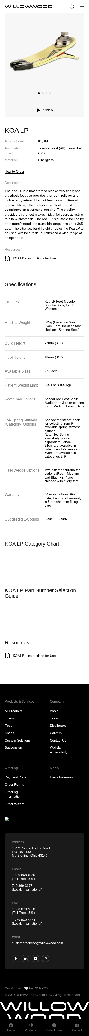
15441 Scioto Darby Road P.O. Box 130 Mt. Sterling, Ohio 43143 (31, 851)
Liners (9, 718)
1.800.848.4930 (23, 875)
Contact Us (58, 740)
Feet (8, 725)
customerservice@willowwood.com (37, 943)
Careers (56, 733)
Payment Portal (16, 777)
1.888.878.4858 (23, 909)
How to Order (14, 171)
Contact (77, 1030)
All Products (13, 711)
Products (30, 1030)
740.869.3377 (22, 886)
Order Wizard (14, 804)
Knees (9, 733)
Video (48, 110)
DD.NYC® (41, 988)
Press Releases (61, 777)
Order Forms (14, 784)
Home (11, 1030)
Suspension (13, 747)
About (54, 711)
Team (54, 718)
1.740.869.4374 (23, 920)
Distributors (58, 725)
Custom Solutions (18, 740)
